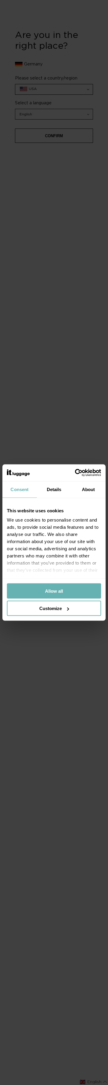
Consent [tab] (19, 489)
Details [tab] (54, 489)
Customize (50, 608)
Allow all (54, 590)
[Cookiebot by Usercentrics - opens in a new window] (76, 473)
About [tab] (88, 489)
